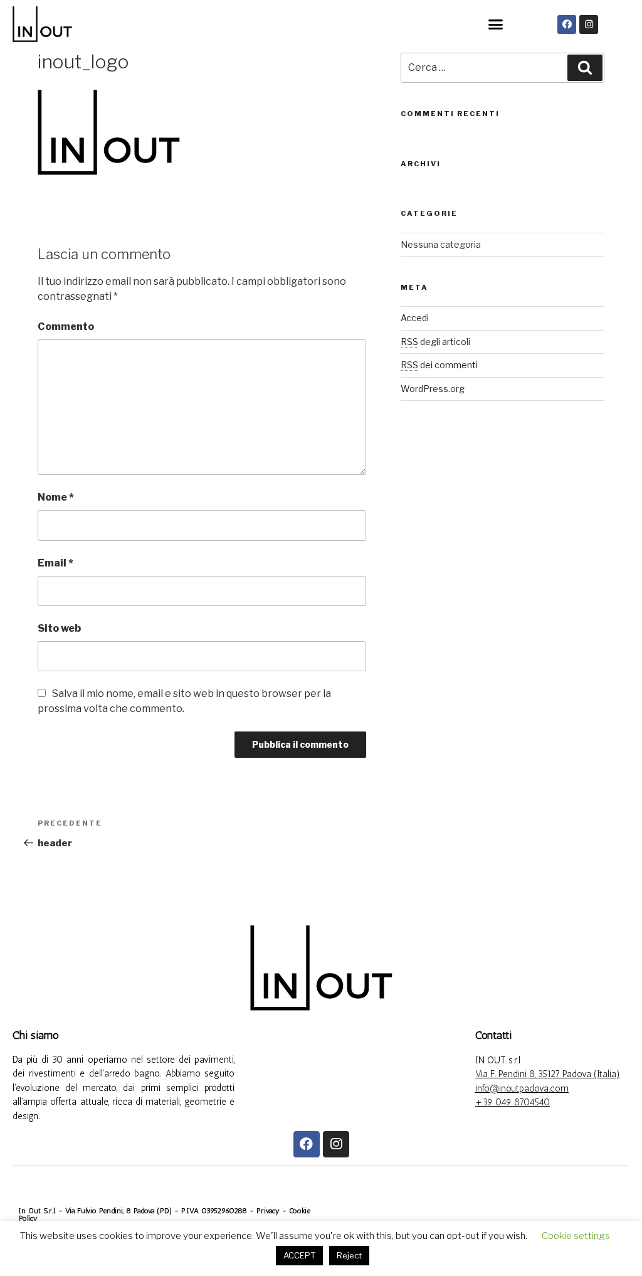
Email (55, 563)
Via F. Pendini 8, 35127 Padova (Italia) (547, 1074)
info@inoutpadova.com (522, 1088)
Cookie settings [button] (576, 1235)
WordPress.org (433, 388)
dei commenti (439, 364)
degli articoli (435, 341)
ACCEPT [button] (299, 1255)
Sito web (59, 628)
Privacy (269, 1210)
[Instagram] (588, 24)
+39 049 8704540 (512, 1102)
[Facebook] (566, 24)
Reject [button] (349, 1255)
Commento (66, 326)
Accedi (415, 317)
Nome (56, 497)
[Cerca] (585, 68)
